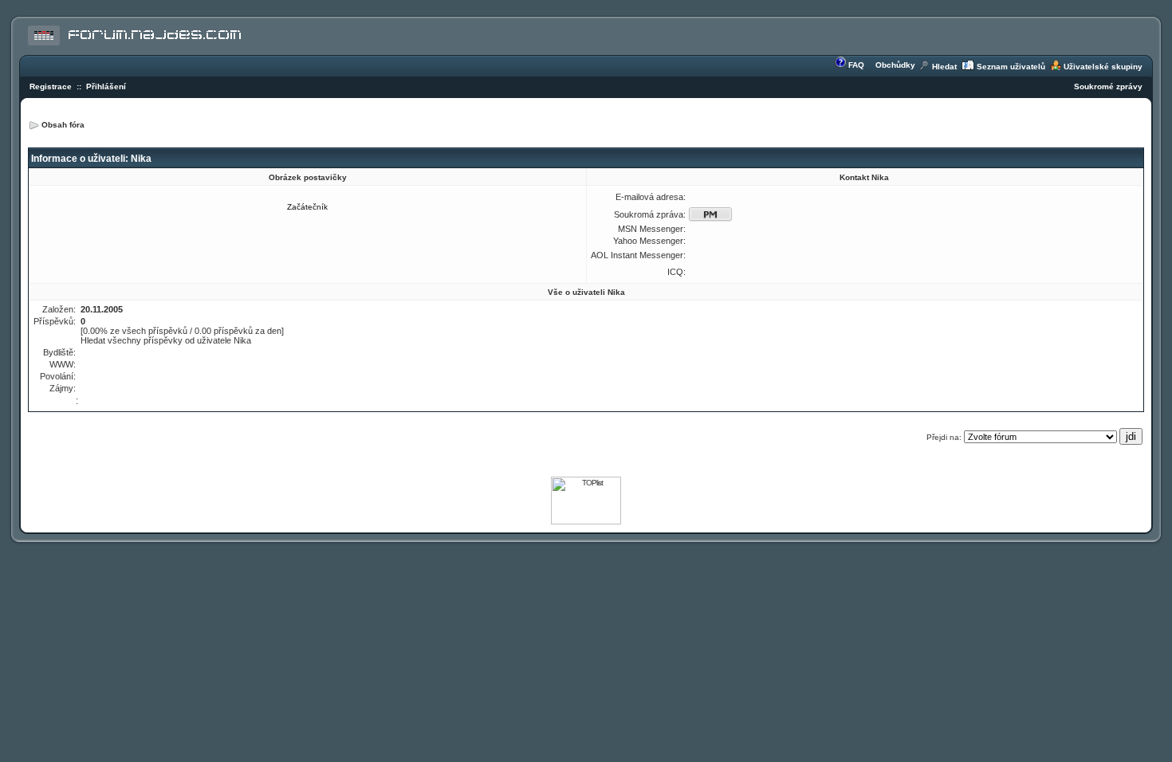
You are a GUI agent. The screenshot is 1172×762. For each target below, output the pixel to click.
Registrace (50, 86)
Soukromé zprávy (1108, 86)
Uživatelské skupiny (1103, 66)
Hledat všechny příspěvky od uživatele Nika (166, 340)
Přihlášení (106, 86)
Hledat (944, 66)
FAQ (856, 65)
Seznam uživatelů (1011, 66)
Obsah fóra (63, 124)
